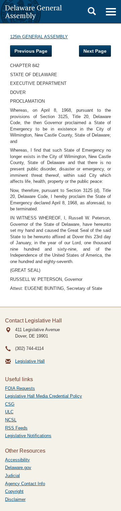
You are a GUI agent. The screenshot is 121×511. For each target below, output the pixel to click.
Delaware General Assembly (33, 11)
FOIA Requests (20, 388)
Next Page (95, 51)
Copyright (14, 491)
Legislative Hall (30, 361)
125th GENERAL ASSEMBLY (39, 36)
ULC (9, 411)
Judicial (12, 475)
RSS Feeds (16, 427)
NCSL (10, 419)
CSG (9, 404)
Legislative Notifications (28, 435)
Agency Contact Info (25, 483)
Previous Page (30, 51)
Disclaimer (15, 499)
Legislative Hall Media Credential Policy (43, 396)
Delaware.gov (18, 467)
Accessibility (17, 459)
